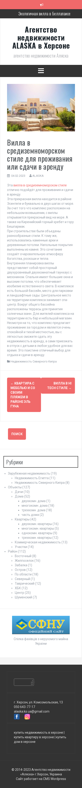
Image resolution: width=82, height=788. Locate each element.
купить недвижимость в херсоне (38, 732)
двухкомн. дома (34, 501)
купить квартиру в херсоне (34, 737)
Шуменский (23, 597)
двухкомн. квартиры (37, 524)
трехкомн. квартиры (37, 537)
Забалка (21, 565)
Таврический (24, 583)
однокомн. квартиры (37, 533)
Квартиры (22, 519)
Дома (19, 496)
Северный (22, 579)
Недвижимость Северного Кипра (33, 361)
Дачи (19, 492)
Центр (19, 592)
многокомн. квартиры (38, 528)
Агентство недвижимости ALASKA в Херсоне (41, 37)
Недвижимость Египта (32, 478)
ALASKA (38, 175)
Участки (21, 547)
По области (23, 574)
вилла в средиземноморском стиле (40, 185)
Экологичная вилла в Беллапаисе (44, 14)
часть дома (30, 515)
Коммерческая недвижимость (38, 542)
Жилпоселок (24, 560)
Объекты (15, 487)
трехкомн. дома (33, 510)
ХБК (18, 588)
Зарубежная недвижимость (29, 473)
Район (12, 551)
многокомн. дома (35, 505)
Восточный (23, 556)
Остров (20, 570)
